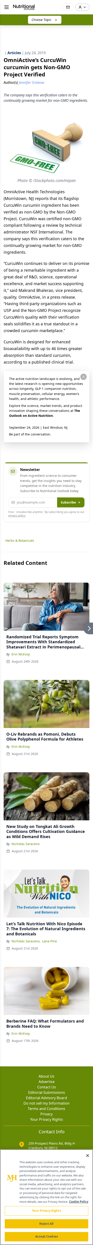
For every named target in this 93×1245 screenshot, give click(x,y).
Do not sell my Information (46, 1103)
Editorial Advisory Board (46, 1097)
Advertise (47, 1081)
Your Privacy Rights (46, 1119)
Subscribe (68, 502)
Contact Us (46, 1087)
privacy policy (16, 515)
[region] (46, 1197)
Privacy (46, 1114)
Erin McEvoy (21, 654)
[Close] (88, 1156)
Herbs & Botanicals (19, 540)
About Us (46, 1076)
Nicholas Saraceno (26, 844)
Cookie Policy (78, 1202)
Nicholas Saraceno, (26, 941)
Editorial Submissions (46, 1092)
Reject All (46, 1224)
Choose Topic (41, 20)
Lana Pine (49, 941)
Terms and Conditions (46, 1108)
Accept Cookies (46, 1236)
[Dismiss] (83, 377)
